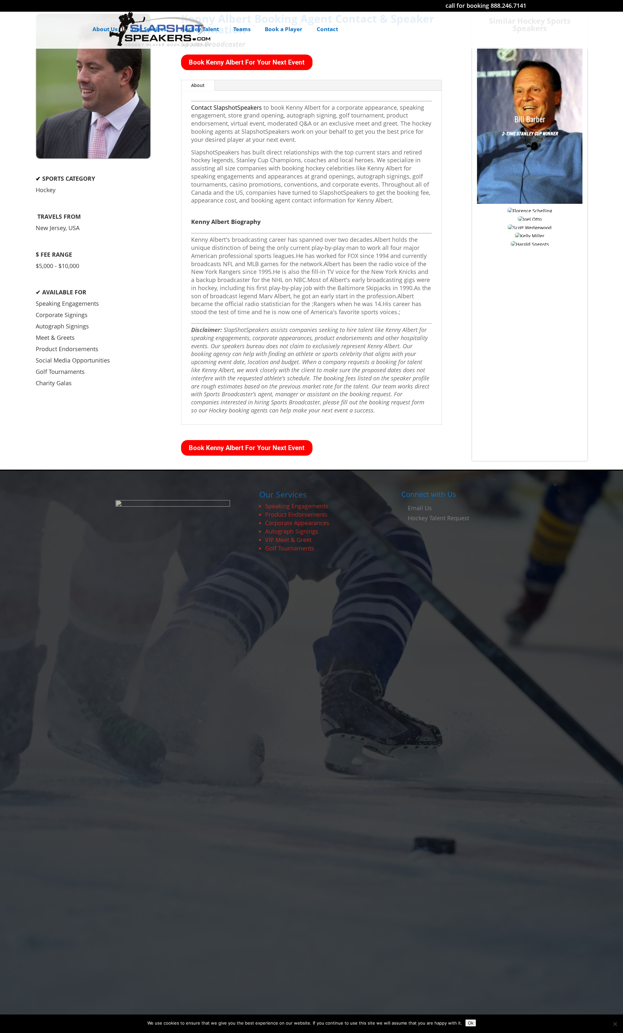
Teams (241, 30)
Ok (470, 1023)
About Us (104, 30)
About (198, 85)
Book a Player (283, 30)
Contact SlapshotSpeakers (226, 107)
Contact (327, 30)
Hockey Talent (199, 30)
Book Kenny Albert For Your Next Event (247, 62)
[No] (615, 1024)
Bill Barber (529, 119)
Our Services (149, 30)
